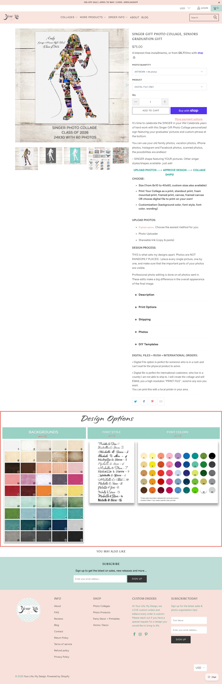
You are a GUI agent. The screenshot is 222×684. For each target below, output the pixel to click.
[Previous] (17, 85)
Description (146, 294)
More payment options (188, 119)
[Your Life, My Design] (11, 17)
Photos (143, 332)
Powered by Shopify (58, 676)
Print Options (147, 307)
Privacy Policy (61, 656)
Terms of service (63, 644)
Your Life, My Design (35, 676)
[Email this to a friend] (160, 401)
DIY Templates (148, 344)
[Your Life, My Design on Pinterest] (146, 634)
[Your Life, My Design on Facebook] (134, 634)
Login (204, 8)
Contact (58, 631)
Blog (56, 625)
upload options (147, 227)
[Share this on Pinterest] (152, 401)
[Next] (126, 85)
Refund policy (61, 650)
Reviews (58, 618)
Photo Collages (101, 606)
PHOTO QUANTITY (141, 65)
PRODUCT (137, 80)
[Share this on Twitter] (135, 401)
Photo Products (101, 612)
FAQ (56, 612)
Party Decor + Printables (106, 618)
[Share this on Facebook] (144, 401)
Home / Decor (101, 625)
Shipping (145, 319)
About (57, 606)
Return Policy (61, 637)
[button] (69, 17)
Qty (134, 95)
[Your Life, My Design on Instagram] (140, 634)
